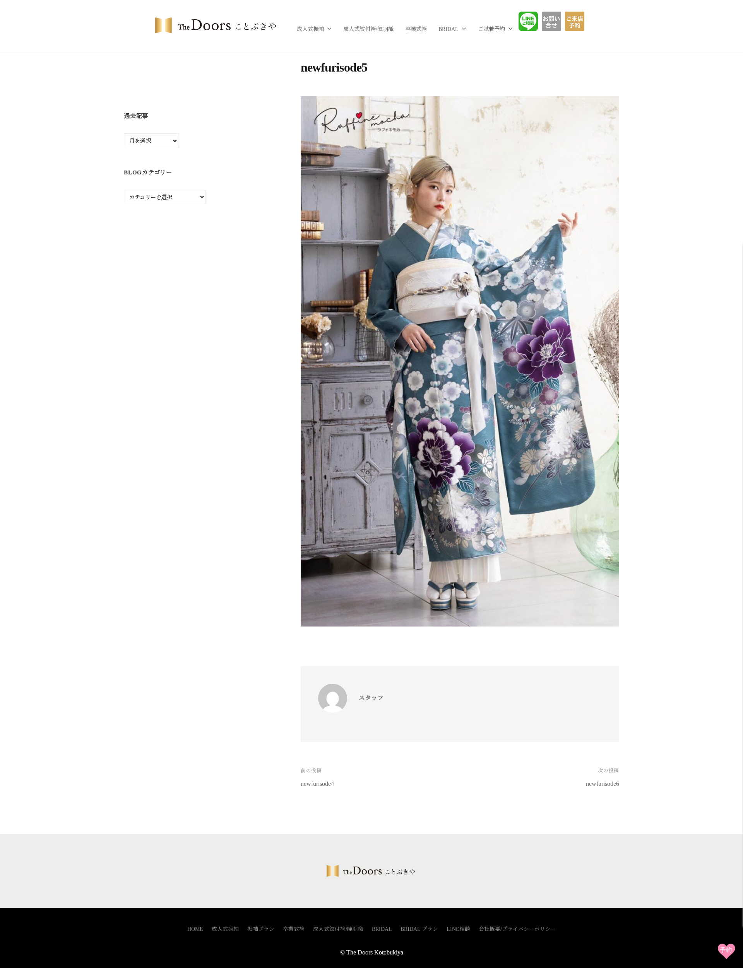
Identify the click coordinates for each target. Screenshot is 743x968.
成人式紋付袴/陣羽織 (368, 29)
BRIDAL (448, 29)
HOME (195, 929)
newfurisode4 (317, 783)
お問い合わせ (557, 21)
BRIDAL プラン (419, 929)
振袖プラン (260, 929)
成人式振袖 (310, 29)
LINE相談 (534, 21)
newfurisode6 (602, 783)
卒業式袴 (416, 29)
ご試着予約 (491, 29)
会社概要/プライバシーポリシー (517, 929)
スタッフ (371, 698)
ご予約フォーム (577, 21)
